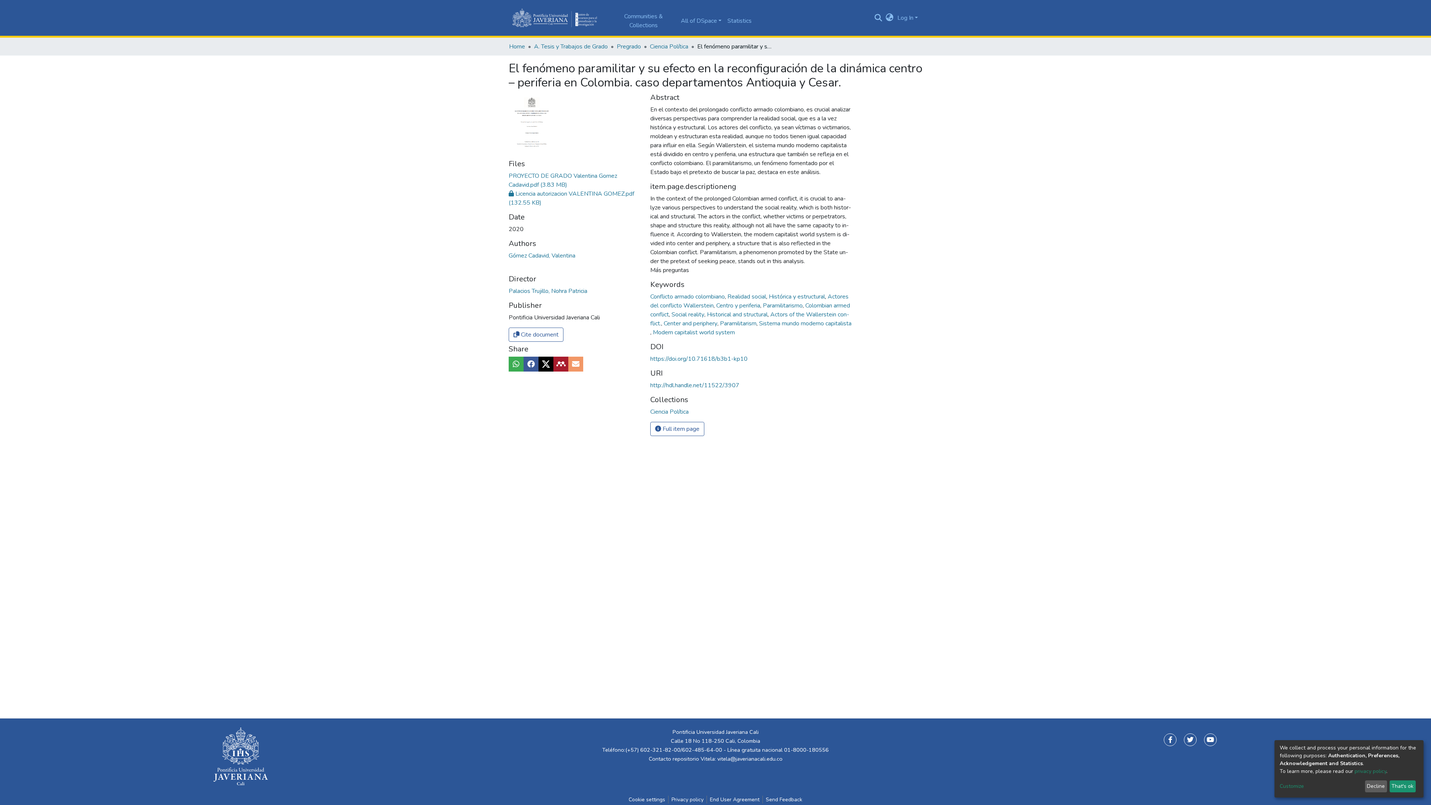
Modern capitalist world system (694, 332)
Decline (1376, 786)
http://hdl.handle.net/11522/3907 (694, 385)
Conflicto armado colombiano (688, 297)
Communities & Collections (643, 20)
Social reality (689, 314)
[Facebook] (1170, 739)
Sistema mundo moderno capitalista (805, 323)
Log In (905, 18)
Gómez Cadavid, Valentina (542, 256)
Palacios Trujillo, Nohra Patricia (548, 291)
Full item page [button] (680, 429)
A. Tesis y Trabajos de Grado (571, 46)
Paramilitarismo (783, 306)
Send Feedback (784, 799)
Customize (1292, 786)
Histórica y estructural (798, 297)
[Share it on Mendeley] (560, 364)
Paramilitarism (739, 323)
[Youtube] (1210, 739)
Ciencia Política (669, 46)
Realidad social (747, 297)
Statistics (739, 21)
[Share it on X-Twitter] (545, 364)
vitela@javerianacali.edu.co (750, 759)
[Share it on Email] (575, 364)
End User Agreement (734, 799)
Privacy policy (688, 799)
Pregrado (629, 46)
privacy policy (1370, 771)
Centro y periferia (739, 306)
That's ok (1402, 786)
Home (517, 46)
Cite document (539, 335)
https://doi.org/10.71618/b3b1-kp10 (699, 359)
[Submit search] (879, 18)
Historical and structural (738, 314)
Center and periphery (691, 323)
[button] (890, 17)
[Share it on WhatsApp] (516, 364)
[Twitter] (1190, 739)
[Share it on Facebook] (531, 364)
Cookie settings (647, 799)
